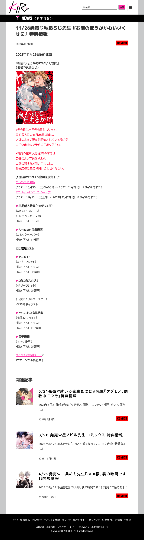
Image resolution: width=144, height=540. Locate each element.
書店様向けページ (99, 527)
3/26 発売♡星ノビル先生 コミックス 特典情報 (80, 435)
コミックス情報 (52, 520)
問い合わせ (84, 527)
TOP (15, 520)
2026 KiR (68, 531)
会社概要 (40, 527)
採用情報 (51, 527)
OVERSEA (78, 520)
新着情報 (25, 520)
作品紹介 (37, 520)
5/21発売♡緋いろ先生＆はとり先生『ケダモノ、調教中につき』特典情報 (83, 393)
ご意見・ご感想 (123, 520)
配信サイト (107, 520)
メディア (66, 520)
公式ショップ (93, 520)
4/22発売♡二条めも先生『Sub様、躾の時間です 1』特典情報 (82, 476)
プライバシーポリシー (67, 527)
